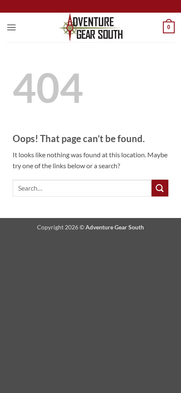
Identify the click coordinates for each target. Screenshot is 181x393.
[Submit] (160, 188)
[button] (11, 27)
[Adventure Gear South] (91, 27)
